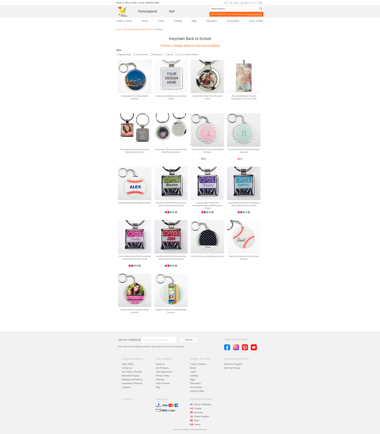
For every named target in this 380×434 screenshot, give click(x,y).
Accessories (196, 387)
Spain (196, 420)
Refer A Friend (163, 383)
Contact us (127, 368)
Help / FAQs (128, 364)
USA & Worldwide (202, 404)
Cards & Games (198, 364)
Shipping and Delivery (132, 379)
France (197, 424)
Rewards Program (131, 375)
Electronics (195, 383)
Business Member (254, 14)
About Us (160, 364)
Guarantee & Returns (132, 383)
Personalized (147, 11)
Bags (192, 379)
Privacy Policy (163, 375)
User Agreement (164, 371)
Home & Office (197, 391)
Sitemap (160, 379)
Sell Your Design (232, 368)
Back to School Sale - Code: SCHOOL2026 (138, 2)
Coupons (126, 387)
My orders (234, 3)
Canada (197, 408)
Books (193, 368)
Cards (193, 371)
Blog (158, 387)
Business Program (233, 364)
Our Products (162, 368)
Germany (198, 412)
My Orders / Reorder (132, 371)
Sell (171, 11)
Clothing (194, 375)
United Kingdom (201, 416)
